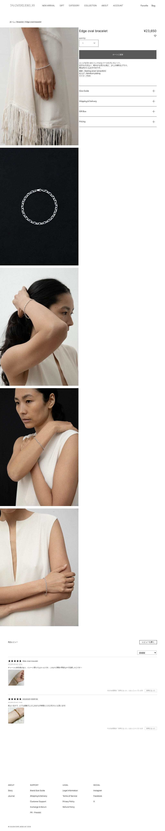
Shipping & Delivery (88, 101)
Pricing (82, 121)
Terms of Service (70, 796)
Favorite (144, 5)
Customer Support (38, 801)
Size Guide (84, 91)
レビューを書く (148, 642)
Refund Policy (69, 807)
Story (10, 790)
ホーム (12, 22)
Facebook (97, 796)
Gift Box (82, 111)
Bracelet (20, 22)
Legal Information (70, 790)
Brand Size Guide (37, 790)
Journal (11, 796)
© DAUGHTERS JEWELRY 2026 (19, 826)
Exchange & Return (38, 807)
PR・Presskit (35, 812)
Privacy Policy (68, 801)
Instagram (97, 790)
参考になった (150, 690)
